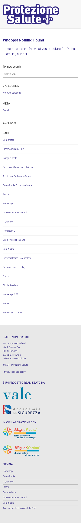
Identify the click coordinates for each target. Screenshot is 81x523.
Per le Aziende (9, 492)
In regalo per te (10, 158)
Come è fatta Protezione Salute (17, 185)
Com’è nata (8, 249)
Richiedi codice (10, 285)
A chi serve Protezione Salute (17, 176)
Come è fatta (9, 476)
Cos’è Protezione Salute (14, 240)
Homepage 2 (9, 230)
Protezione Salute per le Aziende (18, 167)
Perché (6, 194)
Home (6, 303)
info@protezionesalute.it (15, 358)
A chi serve (8, 221)
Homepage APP (10, 294)
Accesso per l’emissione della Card (19, 508)
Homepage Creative (12, 312)
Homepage (8, 203)
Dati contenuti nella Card (15, 212)
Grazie (6, 276)
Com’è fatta (8, 140)
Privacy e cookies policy (14, 267)
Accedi (6, 110)
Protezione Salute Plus (13, 149)
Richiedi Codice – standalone (17, 258)
